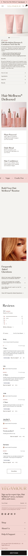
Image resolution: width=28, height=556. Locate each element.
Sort (14, 333)
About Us (6, 528)
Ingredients (4, 76)
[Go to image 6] (15, 37)
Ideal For (3, 79)
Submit (22, 503)
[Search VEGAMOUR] (23, 6)
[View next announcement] (26, 1)
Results (3, 83)
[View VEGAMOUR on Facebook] (5, 514)
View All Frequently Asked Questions (12, 293)
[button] (25, 6)
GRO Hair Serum (6, 226)
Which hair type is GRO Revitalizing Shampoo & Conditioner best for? (11, 278)
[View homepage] (14, 6)
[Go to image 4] (12, 37)
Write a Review (7, 327)
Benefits (3, 58)
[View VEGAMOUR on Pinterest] (14, 514)
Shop (4, 523)
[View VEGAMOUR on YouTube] (11, 514)
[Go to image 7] (16, 37)
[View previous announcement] (1, 1)
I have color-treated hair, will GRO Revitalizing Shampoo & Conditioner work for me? (11, 283)
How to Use (4, 73)
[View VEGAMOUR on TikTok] (8, 514)
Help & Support (8, 534)
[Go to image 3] (11, 37)
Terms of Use (5, 548)
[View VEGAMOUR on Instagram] (2, 514)
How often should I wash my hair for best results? (11, 287)
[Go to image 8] (17, 37)
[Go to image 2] (10, 37)
